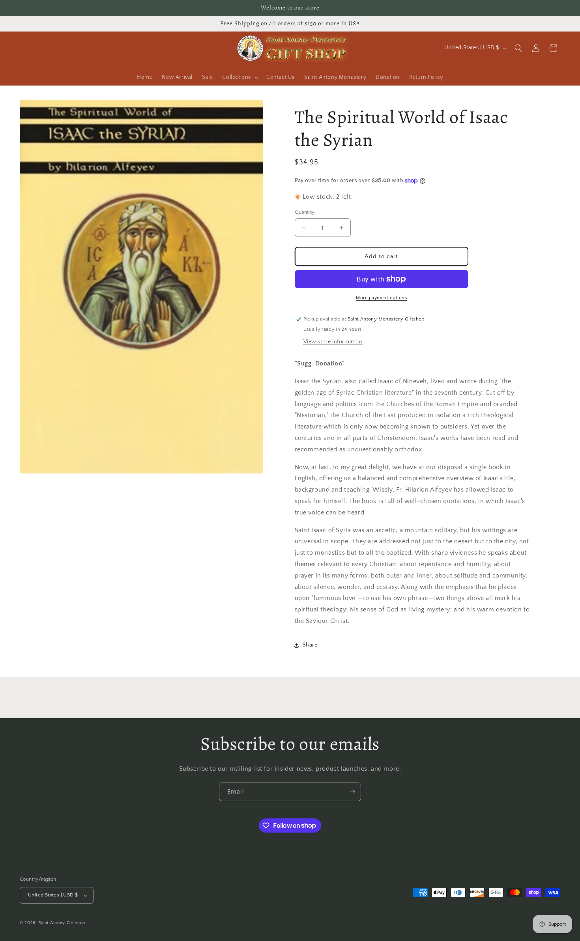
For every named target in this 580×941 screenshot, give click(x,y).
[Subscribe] (352, 792)
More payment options (381, 297)
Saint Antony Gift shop (62, 923)
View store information (333, 342)
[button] (239, 77)
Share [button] (310, 645)
